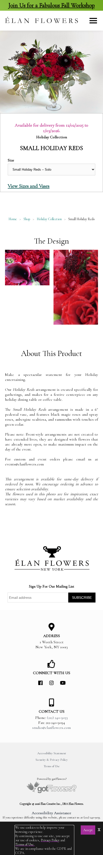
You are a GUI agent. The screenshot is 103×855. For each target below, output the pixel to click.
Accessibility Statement (51, 753)
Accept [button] (88, 830)
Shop (27, 219)
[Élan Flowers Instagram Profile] (51, 683)
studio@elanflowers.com (51, 727)
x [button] (99, 829)
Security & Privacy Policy (52, 760)
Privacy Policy (50, 840)
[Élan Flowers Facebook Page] (40, 683)
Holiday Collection (49, 219)
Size (11, 160)
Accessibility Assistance (51, 812)
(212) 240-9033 (57, 717)
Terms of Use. (24, 844)
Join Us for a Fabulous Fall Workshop (51, 5)
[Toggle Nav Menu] (93, 20)
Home (12, 219)
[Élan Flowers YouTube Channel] (62, 683)
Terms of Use (52, 766)
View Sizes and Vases (29, 186)
